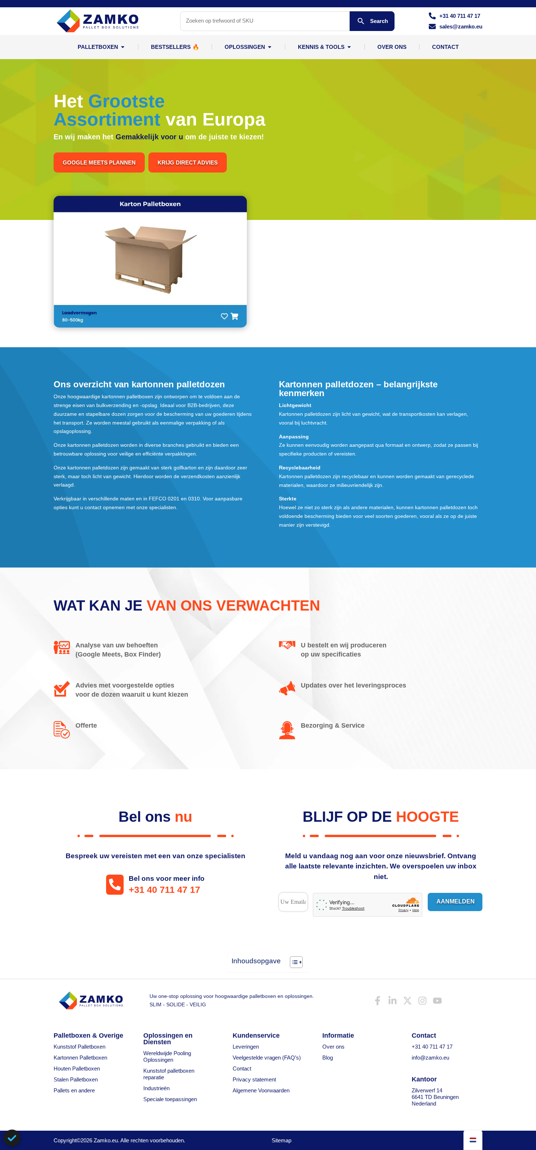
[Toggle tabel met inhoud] (292, 962)
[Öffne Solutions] (269, 47)
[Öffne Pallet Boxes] (122, 47)
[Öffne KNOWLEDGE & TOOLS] (349, 47)
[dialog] (12, 1138)
